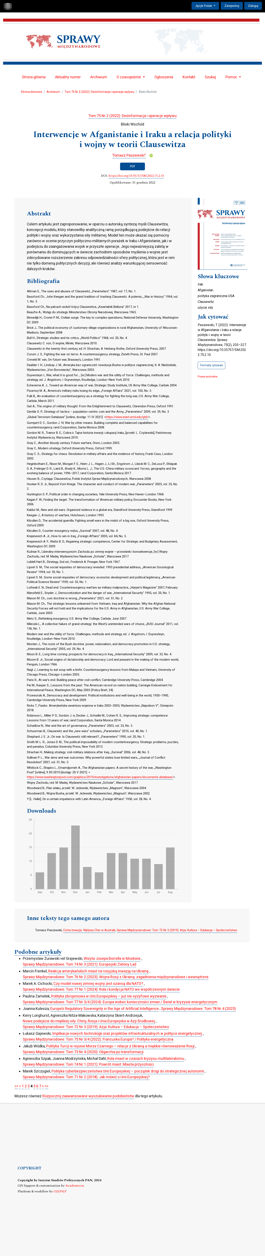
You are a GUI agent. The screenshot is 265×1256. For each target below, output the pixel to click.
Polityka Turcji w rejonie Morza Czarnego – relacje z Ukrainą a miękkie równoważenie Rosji (120, 1046)
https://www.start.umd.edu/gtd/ (127, 417)
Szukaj (210, 77)
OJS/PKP (60, 1191)
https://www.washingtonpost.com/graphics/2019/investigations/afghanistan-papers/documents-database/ (100, 777)
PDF (132, 166)
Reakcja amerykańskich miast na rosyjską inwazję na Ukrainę (98, 971)
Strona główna (34, 77)
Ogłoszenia (163, 77)
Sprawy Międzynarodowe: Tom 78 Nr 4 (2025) (198, 1008)
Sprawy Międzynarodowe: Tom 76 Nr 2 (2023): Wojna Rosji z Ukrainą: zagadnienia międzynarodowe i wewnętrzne (115, 977)
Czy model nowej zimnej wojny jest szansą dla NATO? (98, 983)
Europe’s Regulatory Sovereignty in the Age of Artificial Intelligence (104, 1008)
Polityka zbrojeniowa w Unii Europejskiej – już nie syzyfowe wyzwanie (108, 996)
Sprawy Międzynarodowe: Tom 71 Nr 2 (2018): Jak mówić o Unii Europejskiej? (86, 1077)
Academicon (74, 1185)
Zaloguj (253, 6)
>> (46, 1086)
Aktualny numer (68, 77)
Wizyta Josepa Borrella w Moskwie (112, 958)
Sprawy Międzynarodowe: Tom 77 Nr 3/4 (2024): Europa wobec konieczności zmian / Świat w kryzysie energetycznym (120, 1002)
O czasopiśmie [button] (129, 77)
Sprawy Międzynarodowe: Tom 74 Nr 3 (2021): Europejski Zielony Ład (79, 964)
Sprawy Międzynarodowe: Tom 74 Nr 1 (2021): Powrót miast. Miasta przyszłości (88, 1064)
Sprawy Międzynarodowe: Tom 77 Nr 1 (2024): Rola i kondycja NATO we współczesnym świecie (101, 989)
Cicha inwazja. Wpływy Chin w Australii (89, 930)
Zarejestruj (231, 6)
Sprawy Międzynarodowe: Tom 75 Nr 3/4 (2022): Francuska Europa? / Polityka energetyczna (98, 1039)
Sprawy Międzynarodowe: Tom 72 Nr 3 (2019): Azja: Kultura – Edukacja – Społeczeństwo (177, 930)
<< (16, 1086)
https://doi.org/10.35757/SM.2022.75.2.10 (136, 176)
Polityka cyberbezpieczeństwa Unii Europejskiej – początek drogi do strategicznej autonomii (128, 1071)
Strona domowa (31, 91)
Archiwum (98, 77)
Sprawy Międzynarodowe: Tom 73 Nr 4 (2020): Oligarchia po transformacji (83, 1052)
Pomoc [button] (231, 77)
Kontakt (189, 77)
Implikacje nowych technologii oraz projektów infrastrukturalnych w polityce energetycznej (127, 1033)
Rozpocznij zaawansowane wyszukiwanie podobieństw (88, 1096)
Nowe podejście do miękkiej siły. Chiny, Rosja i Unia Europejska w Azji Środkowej (89, 1021)
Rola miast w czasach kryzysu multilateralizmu (145, 1058)
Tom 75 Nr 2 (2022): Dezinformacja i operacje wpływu (99, 91)
